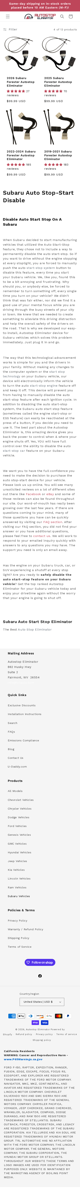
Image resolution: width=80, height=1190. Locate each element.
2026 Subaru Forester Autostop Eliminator (20, 81)
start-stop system (41, 268)
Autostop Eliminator (38, 1029)
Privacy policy (44, 1034)
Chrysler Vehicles (19, 808)
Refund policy (24, 1034)
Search (12, 722)
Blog (11, 749)
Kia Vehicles (16, 869)
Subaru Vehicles (19, 896)
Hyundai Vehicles (19, 852)
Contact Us (15, 757)
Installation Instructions (25, 714)
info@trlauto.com (21, 682)
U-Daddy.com (17, 766)
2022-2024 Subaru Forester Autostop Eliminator (21, 155)
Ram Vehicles (17, 887)
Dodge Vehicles (18, 817)
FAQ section (52, 522)
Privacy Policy (17, 920)
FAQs (11, 731)
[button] (7, 16)
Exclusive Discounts (22, 705)
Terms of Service (20, 946)
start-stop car (14, 451)
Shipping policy (42, 1040)
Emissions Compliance (23, 740)
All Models (15, 790)
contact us (41, 536)
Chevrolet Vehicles (21, 799)
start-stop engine (43, 385)
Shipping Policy (18, 938)
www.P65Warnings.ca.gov (23, 1059)
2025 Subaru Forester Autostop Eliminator (58, 81)
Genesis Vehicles (19, 834)
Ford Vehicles (17, 826)
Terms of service (66, 1034)
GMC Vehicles (17, 843)
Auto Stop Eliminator (35, 629)
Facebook (33, 494)
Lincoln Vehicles (19, 878)
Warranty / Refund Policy (25, 929)
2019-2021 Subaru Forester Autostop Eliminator (58, 155)
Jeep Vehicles (17, 861)
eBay (50, 494)
